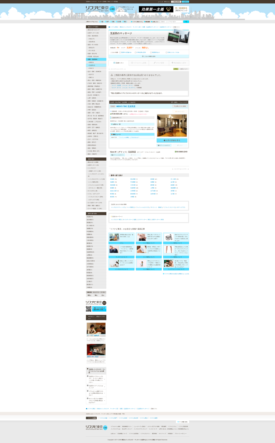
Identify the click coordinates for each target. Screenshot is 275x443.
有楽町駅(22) (90, 252)
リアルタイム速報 (115, 426)
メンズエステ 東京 (116, 219)
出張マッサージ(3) (93, 33)
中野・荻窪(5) (92, 110)
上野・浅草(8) (92, 98)
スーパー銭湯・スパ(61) (95, 208)
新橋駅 (112, 188)
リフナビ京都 (123, 418)
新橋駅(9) (89, 249)
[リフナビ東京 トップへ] (100, 9)
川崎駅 (132, 197)
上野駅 (152, 188)
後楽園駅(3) (90, 258)
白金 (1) (91, 68)
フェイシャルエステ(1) (142, 207)
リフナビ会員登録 (133, 433)
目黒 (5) (91, 62)
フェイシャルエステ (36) (96, 185)
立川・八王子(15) (93, 139)
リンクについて (153, 429)
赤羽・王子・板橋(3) (94, 127)
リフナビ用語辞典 (183, 426)
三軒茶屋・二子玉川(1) (94, 121)
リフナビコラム (172, 426)
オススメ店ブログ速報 (153, 426)
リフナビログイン (145, 433)
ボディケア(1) (181, 207)
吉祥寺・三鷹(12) (93, 136)
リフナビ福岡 (153, 418)
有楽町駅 (133, 188)
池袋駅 (112, 182)
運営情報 (154, 433)
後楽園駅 (173, 188)
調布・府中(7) (92, 142)
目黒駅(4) (89, 234)
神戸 (107, 21)
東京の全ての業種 (93, 162)
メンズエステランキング (140, 429)
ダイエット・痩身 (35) (95, 188)
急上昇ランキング (127, 429)
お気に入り (155, 21)
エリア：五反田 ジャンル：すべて (122, 85)
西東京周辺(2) (92, 145)
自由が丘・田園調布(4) (94, 107)
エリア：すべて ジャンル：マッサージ (123, 87)
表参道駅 (112, 185)
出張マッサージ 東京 (158, 219)
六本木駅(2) (90, 240)
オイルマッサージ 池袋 (129, 219)
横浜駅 (112, 197)
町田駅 (112, 194)
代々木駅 (173, 179)
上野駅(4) (89, 255)
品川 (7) (91, 74)
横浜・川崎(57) (92, 154)
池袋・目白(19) (92, 53)
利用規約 (170, 433)
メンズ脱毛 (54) (93, 182)
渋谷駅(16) (90, 217)
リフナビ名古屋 (133, 418)
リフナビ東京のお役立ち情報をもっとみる (177, 274)
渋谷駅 (112, 179)
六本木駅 (133, 185)
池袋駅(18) (90, 228)
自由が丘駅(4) (91, 261)
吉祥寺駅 (153, 194)
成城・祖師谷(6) (92, 124)
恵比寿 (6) (92, 41)
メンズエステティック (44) (97, 179)
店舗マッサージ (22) (95, 171)
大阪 (102, 21)
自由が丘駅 (113, 191)
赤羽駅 (173, 191)
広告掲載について (122, 433)
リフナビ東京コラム (137, 21)
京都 (113, 21)
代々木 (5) (92, 50)
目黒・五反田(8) (92, 59)
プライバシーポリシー (180, 433)
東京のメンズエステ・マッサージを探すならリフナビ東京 (138, 440)
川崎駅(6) (89, 287)
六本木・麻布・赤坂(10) (95, 83)
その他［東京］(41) (93, 151)
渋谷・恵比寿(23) (93, 36)
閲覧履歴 (147, 21)
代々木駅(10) (90, 225)
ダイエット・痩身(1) (157, 207)
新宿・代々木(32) (93, 44)
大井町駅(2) (90, 264)
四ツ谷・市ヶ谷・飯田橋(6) (96, 116)
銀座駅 (173, 185)
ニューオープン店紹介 (140, 426)
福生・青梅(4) (92, 148)
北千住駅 (153, 191)
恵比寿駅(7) (90, 219)
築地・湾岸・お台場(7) (94, 92)
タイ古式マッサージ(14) (95, 202)
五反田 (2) (92, 65)
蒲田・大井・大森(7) (94, 112)
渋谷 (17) (91, 39)
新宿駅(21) (90, 222)
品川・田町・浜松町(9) (94, 71)
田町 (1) (91, 77)
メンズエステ (92, 168)
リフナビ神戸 (113, 418)
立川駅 (173, 194)
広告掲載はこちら (172, 429)
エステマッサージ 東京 (144, 219)
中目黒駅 (133, 182)
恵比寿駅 (133, 179)
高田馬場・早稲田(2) (94, 86)
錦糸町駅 (133, 194)
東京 (125, 21)
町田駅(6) (89, 272)
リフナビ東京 (144, 418)
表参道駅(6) (90, 237)
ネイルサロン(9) (92, 191)
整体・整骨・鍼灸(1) (94, 205)
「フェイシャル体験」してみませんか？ (128, 137)
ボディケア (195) (94, 200)
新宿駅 (152, 179)
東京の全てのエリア (94, 30)
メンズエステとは (115, 429)
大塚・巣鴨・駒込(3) (94, 104)
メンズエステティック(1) (118, 207)
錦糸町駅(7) (90, 275)
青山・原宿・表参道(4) (94, 80)
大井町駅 (133, 191)
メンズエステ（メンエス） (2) (96, 175)
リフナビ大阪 (103, 418)
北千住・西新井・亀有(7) (95, 118)
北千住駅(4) (90, 267)
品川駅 (173, 182)
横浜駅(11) (90, 284)
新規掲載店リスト (127, 426)
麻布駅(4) (89, 243)
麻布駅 (152, 185)
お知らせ (113, 433)
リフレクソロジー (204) (96, 197)
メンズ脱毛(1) (131, 207)
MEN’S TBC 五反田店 (123, 106)
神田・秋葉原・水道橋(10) (95, 101)
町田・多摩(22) (92, 130)
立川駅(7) (89, 281)
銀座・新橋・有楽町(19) (95, 89)
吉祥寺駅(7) (90, 278)
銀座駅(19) (90, 246)
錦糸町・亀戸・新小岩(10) (95, 133)
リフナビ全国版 (92, 418)
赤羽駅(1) (89, 270)
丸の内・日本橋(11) (93, 95)
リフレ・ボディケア (94, 194)
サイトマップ (162, 433)
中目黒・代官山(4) (93, 56)
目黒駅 (152, 182)
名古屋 (119, 21)
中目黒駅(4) (90, 231)
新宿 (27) (91, 47)
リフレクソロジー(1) (170, 207)
